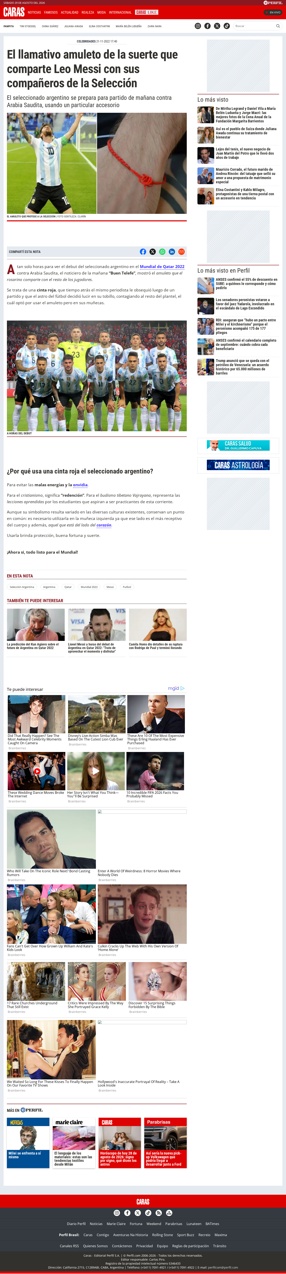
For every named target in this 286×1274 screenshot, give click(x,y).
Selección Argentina (22, 587)
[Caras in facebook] (207, 26)
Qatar (68, 587)
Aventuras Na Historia (130, 1235)
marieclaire (74, 1123)
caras (120, 1123)
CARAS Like (146, 12)
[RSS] (159, 1213)
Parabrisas (173, 1223)
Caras (88, 1235)
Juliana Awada (73, 26)
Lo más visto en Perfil (223, 270)
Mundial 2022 (89, 587)
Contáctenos (122, 1246)
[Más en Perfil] (32, 1110)
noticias (28, 1123)
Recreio (204, 1235)
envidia (80, 485)
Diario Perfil (76, 1223)
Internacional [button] (120, 12)
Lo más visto (212, 99)
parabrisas (165, 1123)
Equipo (162, 1246)
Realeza (88, 12)
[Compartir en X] (152, 252)
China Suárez (50, 26)
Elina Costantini (99, 26)
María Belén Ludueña (129, 26)
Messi (110, 587)
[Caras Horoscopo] (238, 469)
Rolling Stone (162, 1235)
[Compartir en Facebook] (143, 252)
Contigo (103, 1235)
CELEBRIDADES (86, 41)
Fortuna (136, 1223)
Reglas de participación (190, 1246)
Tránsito (219, 1246)
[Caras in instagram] (198, 26)
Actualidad (69, 12)
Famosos (51, 12)
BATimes (212, 1223)
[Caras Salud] (238, 449)
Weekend (154, 1223)
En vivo (275, 12)
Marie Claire (116, 1223)
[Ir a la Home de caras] (14, 15)
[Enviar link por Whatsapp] (162, 252)
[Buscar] (278, 26)
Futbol (127, 587)
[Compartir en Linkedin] (172, 252)
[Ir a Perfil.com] (273, 3)
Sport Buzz (185, 1235)
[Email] (181, 252)
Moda (101, 12)
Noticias (34, 12)
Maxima (221, 1235)
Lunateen (194, 1223)
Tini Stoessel (28, 26)
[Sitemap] (169, 1213)
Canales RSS (69, 1246)
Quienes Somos (95, 1246)
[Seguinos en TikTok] (227, 26)
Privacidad (144, 1246)
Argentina (49, 587)
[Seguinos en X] (217, 26)
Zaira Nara (155, 26)
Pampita (9, 26)
